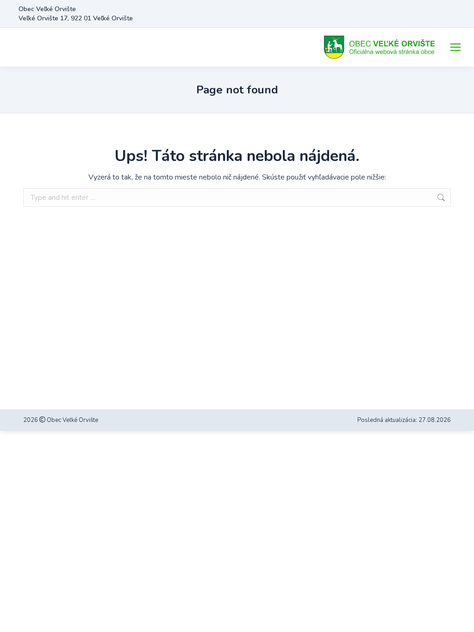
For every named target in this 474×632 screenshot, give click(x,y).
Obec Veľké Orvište (71, 420)
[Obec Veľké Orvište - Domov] (380, 47)
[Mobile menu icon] (455, 47)
